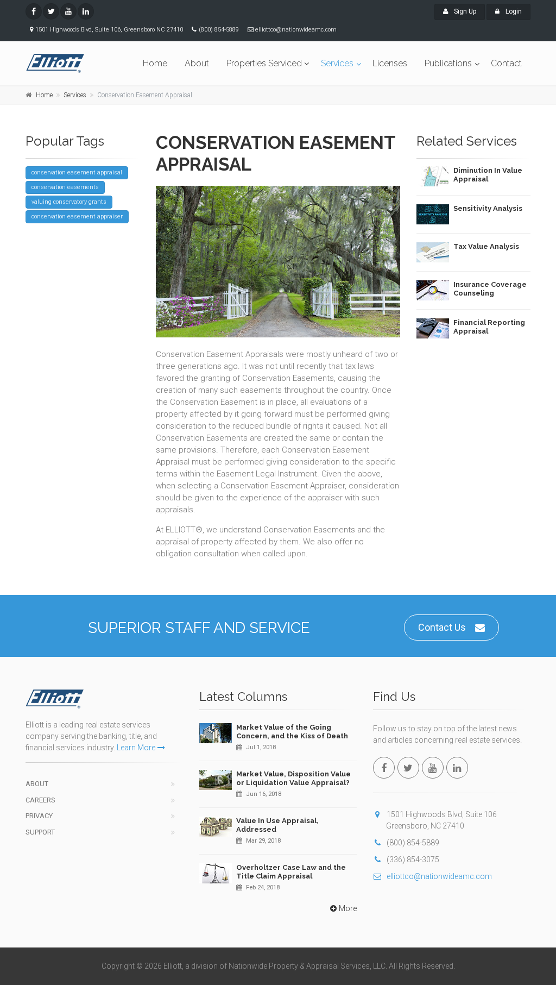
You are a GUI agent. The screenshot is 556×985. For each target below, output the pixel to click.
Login (513, 11)
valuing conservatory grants (68, 201)
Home (155, 63)
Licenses (389, 63)
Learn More (136, 747)
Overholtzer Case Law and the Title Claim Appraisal (291, 871)
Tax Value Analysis (486, 246)
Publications (448, 63)
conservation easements (65, 187)
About (197, 63)
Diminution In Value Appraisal (487, 174)
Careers (40, 800)
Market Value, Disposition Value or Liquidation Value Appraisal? (293, 778)
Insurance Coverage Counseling (490, 288)
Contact (506, 63)
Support (40, 832)
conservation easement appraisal (76, 172)
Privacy (39, 816)
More (348, 908)
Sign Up (464, 11)
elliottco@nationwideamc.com (439, 876)
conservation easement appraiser (77, 216)
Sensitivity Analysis (487, 208)
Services (337, 63)
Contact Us (442, 627)
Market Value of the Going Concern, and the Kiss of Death (292, 731)
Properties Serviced (264, 63)
